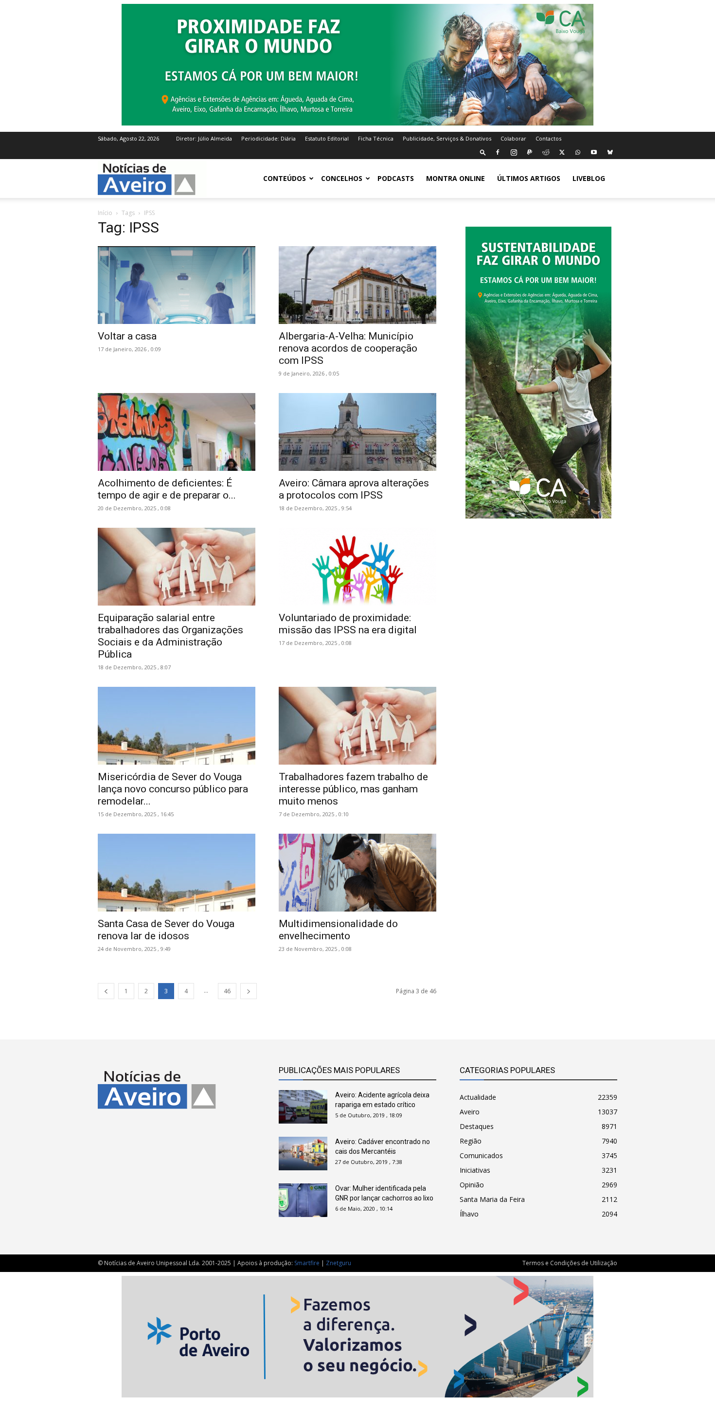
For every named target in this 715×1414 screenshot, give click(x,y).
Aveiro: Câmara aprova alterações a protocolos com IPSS (354, 489)
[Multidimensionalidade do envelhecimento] (357, 873)
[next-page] (248, 991)
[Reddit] (545, 152)
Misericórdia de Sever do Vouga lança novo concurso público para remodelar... (173, 789)
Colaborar (513, 138)
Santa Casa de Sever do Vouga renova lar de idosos (166, 930)
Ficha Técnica (375, 138)
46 (227, 991)
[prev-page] (106, 991)
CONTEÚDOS (284, 178)
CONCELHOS (341, 178)
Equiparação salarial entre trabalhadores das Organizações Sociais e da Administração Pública (170, 636)
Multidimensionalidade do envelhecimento (338, 930)
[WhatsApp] (578, 152)
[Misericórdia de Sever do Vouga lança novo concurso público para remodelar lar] (176, 726)
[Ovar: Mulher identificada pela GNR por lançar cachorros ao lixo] (303, 1200)
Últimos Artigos (528, 178)
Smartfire (307, 1263)
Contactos (548, 138)
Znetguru (338, 1263)
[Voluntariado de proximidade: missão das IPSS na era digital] (357, 567)
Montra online (455, 178)
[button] (483, 152)
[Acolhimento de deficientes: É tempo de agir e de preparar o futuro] (176, 432)
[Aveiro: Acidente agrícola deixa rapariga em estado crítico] (303, 1107)
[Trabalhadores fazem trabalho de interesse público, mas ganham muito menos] (357, 726)
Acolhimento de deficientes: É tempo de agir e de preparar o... (167, 489)
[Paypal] (529, 152)
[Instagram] (513, 152)
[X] (561, 152)
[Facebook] (497, 152)
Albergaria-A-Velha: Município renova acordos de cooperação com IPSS (348, 348)
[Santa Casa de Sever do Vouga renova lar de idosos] (176, 873)
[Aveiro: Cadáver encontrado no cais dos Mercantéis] (303, 1153)
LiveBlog (588, 178)
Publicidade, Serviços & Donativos (447, 138)
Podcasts (395, 178)
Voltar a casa (127, 336)
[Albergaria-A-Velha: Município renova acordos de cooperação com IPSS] (357, 285)
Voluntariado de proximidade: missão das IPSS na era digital (348, 624)
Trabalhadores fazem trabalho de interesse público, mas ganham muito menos (353, 789)
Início (105, 213)
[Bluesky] (610, 152)
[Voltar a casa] (176, 285)
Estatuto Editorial (327, 138)
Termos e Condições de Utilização (569, 1263)
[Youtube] (594, 152)
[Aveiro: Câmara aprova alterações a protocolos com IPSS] (357, 432)
